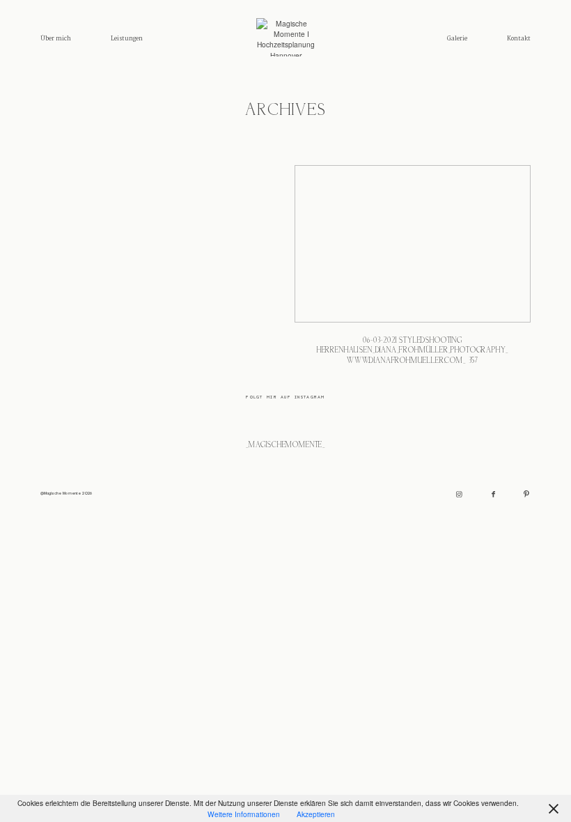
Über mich (55, 39)
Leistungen (127, 39)
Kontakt (519, 39)
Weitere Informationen (244, 814)
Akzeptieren (316, 814)
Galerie (457, 39)
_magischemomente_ (285, 445)
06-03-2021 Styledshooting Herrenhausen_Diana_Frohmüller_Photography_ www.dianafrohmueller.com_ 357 (413, 271)
